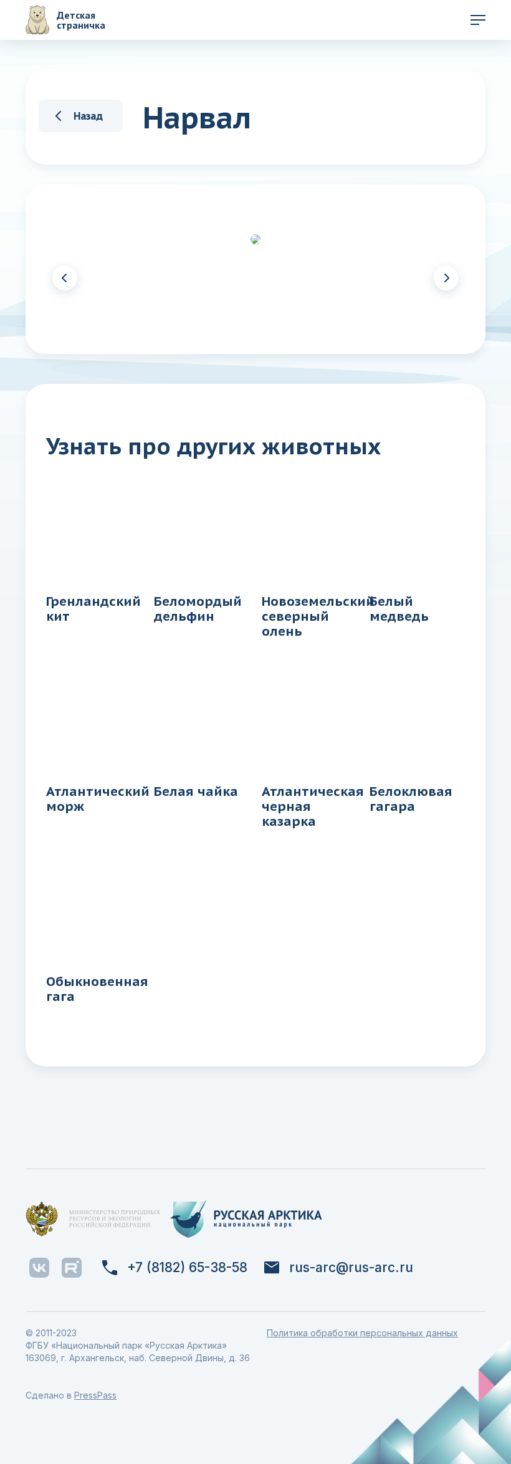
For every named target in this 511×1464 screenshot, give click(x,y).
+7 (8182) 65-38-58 (187, 1267)
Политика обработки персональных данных (362, 1333)
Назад (88, 115)
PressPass (95, 1395)
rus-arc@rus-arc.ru (351, 1267)
